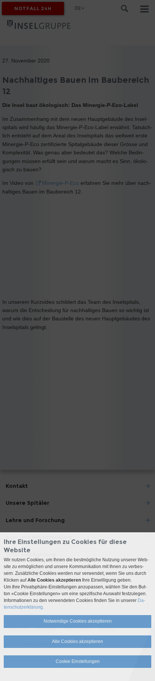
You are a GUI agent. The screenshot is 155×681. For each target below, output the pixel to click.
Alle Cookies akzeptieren (77, 641)
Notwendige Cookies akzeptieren (78, 621)
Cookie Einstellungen (78, 661)
